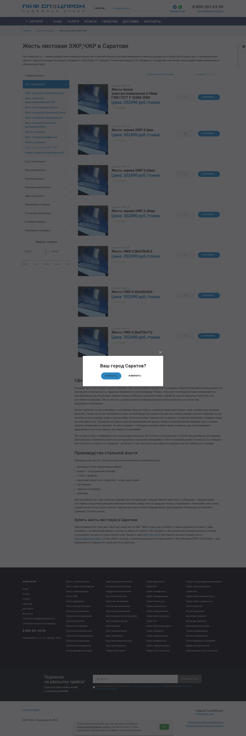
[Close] (160, 352)
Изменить (135, 376)
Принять (111, 375)
